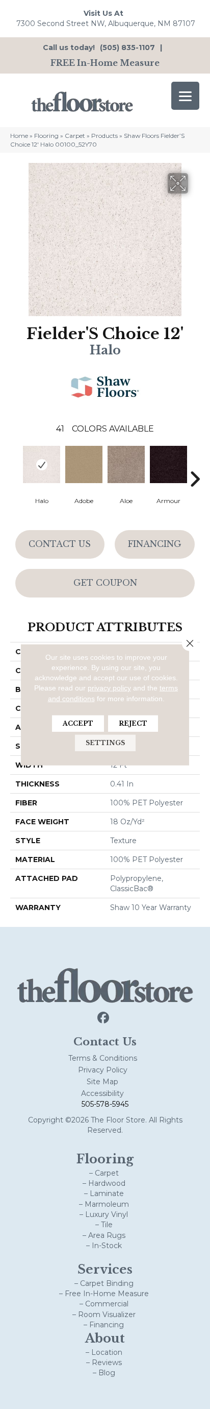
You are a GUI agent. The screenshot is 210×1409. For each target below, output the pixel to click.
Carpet (75, 135)
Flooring (46, 135)
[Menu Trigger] (185, 96)
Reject (133, 723)
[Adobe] (84, 464)
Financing (154, 544)
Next (194, 464)
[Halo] (41, 464)
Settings (105, 743)
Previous (15, 464)
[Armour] (168, 464)
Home (19, 135)
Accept (78, 723)
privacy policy (109, 688)
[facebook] (103, 1018)
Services (105, 1269)
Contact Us (60, 544)
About (105, 1338)
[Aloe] (126, 464)
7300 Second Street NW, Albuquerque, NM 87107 (105, 23)
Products (104, 135)
